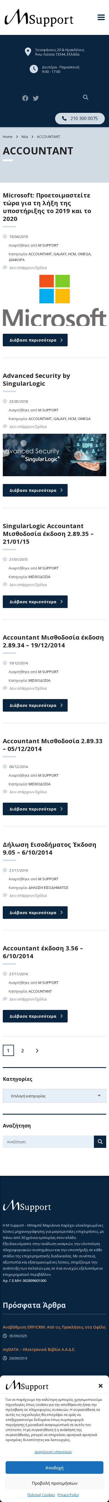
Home (8, 136)
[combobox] (54, 1096)
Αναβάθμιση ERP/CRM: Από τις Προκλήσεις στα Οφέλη (54, 1327)
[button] (100, 1385)
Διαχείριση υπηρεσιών (53, 1451)
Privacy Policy (68, 1495)
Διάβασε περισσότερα (33, 340)
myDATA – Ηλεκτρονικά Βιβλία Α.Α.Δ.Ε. (39, 1349)
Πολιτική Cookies (41, 1495)
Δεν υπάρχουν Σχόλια (28, 267)
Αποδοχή (54, 1467)
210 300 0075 (83, 118)
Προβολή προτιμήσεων (54, 1483)
